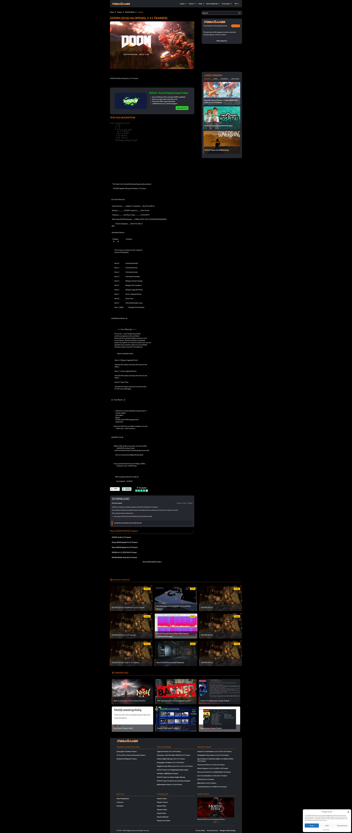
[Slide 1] (213, 822)
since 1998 (235, 26)
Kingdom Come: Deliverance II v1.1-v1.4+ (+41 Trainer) (175, 766)
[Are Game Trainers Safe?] (132, 719)
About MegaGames (123, 798)
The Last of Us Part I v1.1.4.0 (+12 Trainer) (211, 764)
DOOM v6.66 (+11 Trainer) (121, 537)
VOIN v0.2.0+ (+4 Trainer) (205, 779)
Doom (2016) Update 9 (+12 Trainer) (125, 542)
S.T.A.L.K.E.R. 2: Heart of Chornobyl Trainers (131, 755)
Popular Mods (161, 806)
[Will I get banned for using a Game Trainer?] (176, 691)
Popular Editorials (162, 817)
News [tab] (215, 78)
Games (119, 12)
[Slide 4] (217, 822)
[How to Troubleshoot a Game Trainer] (219, 691)
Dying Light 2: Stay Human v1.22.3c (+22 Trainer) (213, 755)
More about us (222, 41)
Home (112, 12)
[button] (348, 812)
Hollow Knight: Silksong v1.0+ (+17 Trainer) (171, 759)
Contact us (120, 802)
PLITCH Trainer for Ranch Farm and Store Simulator (174, 781)
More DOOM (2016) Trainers (152, 562)
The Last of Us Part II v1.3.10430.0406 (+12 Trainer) (214, 772)
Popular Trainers (162, 802)
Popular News (161, 813)
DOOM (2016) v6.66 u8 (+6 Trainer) (124, 557)
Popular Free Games (163, 820)
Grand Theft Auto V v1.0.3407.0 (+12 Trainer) (212, 787)
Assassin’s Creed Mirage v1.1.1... (208, 819)
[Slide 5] (219, 822)
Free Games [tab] (235, 78)
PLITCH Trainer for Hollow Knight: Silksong (171, 777)
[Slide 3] (216, 822)
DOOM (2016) (129, 12)
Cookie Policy (326, 829)
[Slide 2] (214, 822)
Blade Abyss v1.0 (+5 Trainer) (206, 783)
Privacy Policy (200, 830)
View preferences (342, 825)
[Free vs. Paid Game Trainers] (176, 719)
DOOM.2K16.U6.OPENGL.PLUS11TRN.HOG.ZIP (128, 523)
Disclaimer (120, 806)
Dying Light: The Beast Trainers (127, 751)
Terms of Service (212, 830)
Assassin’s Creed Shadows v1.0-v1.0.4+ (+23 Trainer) (214, 751)
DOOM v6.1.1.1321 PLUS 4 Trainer (124, 552)
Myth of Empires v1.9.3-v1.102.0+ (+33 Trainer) (212, 768)
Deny (327, 825)
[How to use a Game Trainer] (219, 719)
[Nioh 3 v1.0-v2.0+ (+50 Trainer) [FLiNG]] (132, 691)
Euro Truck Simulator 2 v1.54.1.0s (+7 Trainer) (212, 776)
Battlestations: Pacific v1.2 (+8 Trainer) (169, 784)
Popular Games (162, 798)
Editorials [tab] (224, 78)
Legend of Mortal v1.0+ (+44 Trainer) (169, 751)
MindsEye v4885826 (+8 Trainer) (167, 773)
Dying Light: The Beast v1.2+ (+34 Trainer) (170, 762)
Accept (312, 825)
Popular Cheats (162, 809)
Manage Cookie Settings (227, 830)
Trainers (140, 12)
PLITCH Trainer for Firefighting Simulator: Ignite (172, 770)
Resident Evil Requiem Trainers (127, 759)
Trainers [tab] (207, 78)
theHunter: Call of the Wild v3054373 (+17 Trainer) (173, 755)
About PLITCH (182, 108)
